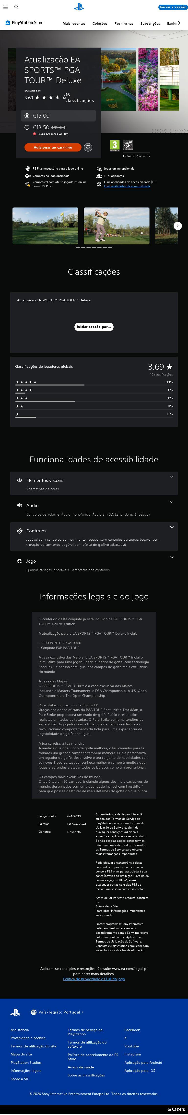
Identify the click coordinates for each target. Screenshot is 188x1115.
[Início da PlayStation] (79, 7)
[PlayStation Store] (25, 22)
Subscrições (150, 23)
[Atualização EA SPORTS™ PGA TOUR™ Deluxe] (45, 225)
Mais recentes (74, 23)
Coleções (100, 23)
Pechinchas (124, 23)
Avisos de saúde (107, 906)
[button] (127, 186)
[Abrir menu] (5, 7)
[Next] (178, 226)
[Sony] (177, 1112)
